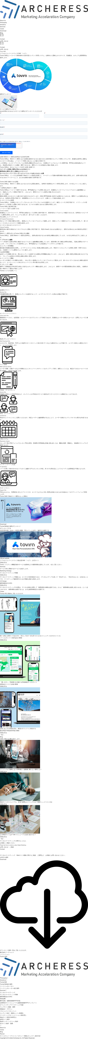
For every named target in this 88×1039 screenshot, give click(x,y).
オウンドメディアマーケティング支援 (11, 1005)
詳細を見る (3, 562)
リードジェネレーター (7, 986)
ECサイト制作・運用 (6, 1023)
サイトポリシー (5, 1036)
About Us (3, 20)
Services (2, 27)
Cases (2, 29)
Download (3, 31)
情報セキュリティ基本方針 (32, 1036)
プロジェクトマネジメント (8, 1011)
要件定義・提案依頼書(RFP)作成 (10, 1001)
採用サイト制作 (5, 1019)
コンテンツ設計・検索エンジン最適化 (11, 1013)
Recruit (2, 1034)
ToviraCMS (3, 982)
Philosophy (3, 22)
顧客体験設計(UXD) (6, 997)
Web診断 (3, 999)
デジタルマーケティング (7, 992)
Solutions (3, 25)
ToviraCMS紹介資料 (6, 984)
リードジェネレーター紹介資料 (9, 988)
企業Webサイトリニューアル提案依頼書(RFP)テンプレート (18, 1003)
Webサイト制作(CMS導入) (8, 1017)
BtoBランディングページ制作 (9, 1021)
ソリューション (5, 954)
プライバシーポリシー (17, 1036)
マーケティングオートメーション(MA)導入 (13, 1015)
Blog (1, 33)
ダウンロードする (5, 528)
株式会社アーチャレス (7, 952)
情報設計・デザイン (6, 1009)
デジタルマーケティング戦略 (9, 994)
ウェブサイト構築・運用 (7, 1007)
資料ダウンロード (5, 94)
